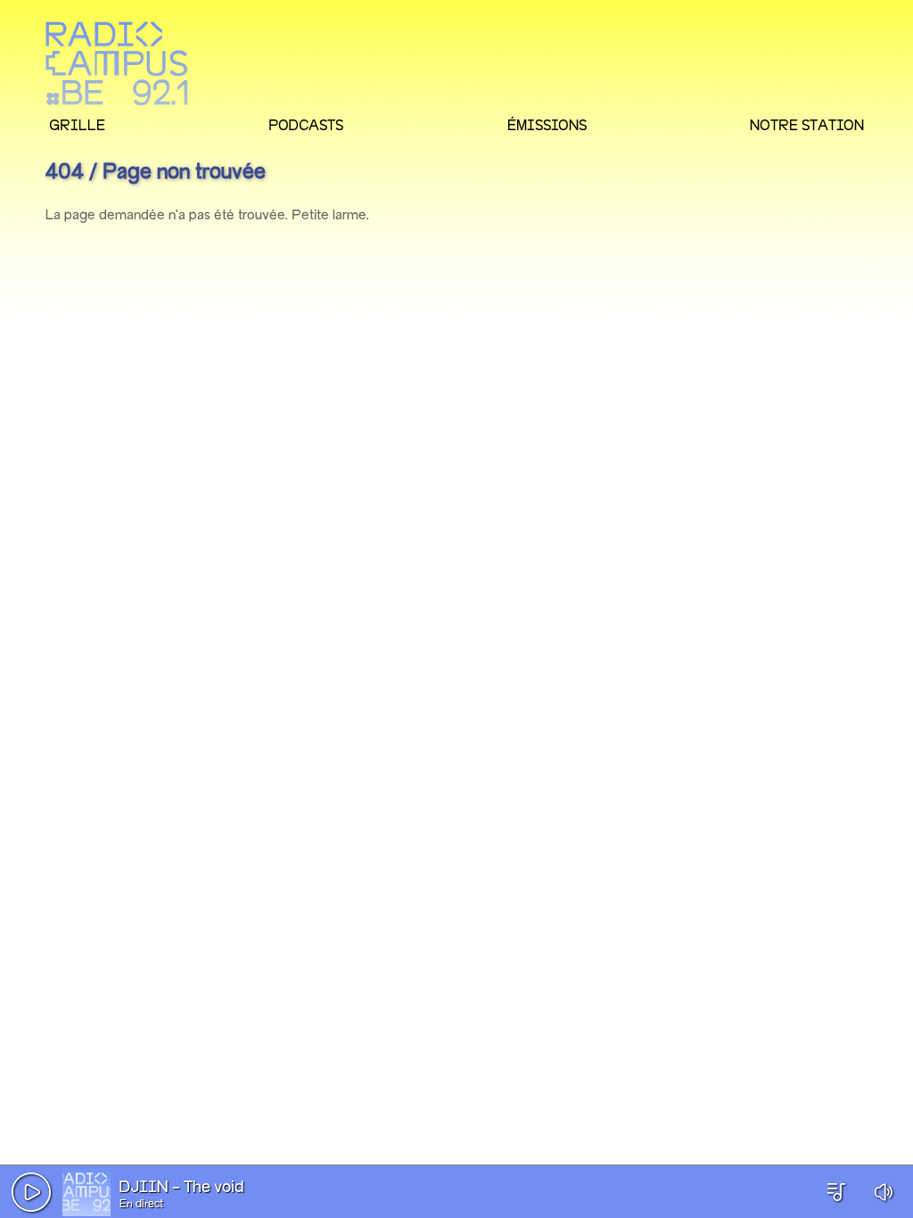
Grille (77, 125)
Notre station (807, 125)
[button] (31, 1192)
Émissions (547, 125)
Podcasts (305, 125)
